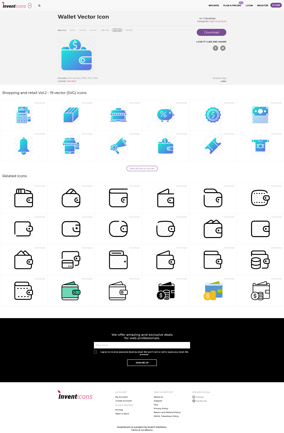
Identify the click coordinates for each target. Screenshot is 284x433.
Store (276, 5)
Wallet (223, 81)
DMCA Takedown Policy (166, 416)
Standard (71, 81)
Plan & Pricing (233, 4)
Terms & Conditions (142, 430)
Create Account (123, 401)
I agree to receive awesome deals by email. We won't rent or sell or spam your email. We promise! (144, 353)
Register (262, 5)
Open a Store (122, 413)
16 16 (72, 30)
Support (158, 401)
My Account (121, 397)
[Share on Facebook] (215, 48)
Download (39, 103)
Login (249, 5)
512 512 (129, 30)
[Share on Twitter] (223, 48)
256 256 (117, 30)
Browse (214, 5)
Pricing (119, 410)
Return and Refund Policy (167, 412)
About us (158, 397)
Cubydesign (209, 18)
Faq (156, 404)
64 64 (93, 30)
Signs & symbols (217, 21)
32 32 (83, 30)
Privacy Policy (161, 408)
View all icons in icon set (142, 168)
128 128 (105, 30)
